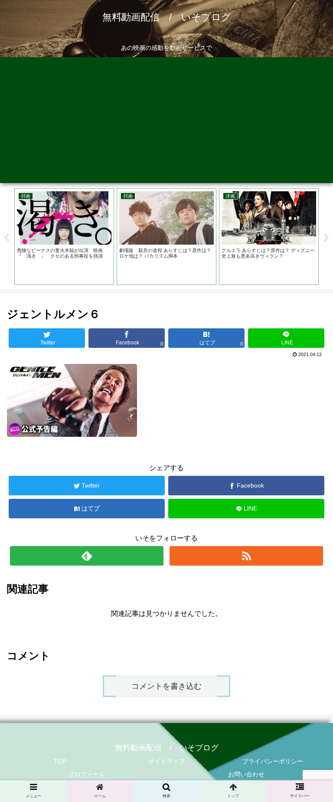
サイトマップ (166, 761)
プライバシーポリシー (272, 761)
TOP (60, 761)
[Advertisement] (166, 122)
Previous (6, 238)
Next (326, 238)
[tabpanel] (64, 236)
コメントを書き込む (166, 686)
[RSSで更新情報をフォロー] (246, 556)
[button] (307, 733)
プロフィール (87, 774)
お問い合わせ (246, 774)
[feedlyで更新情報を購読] (86, 556)
